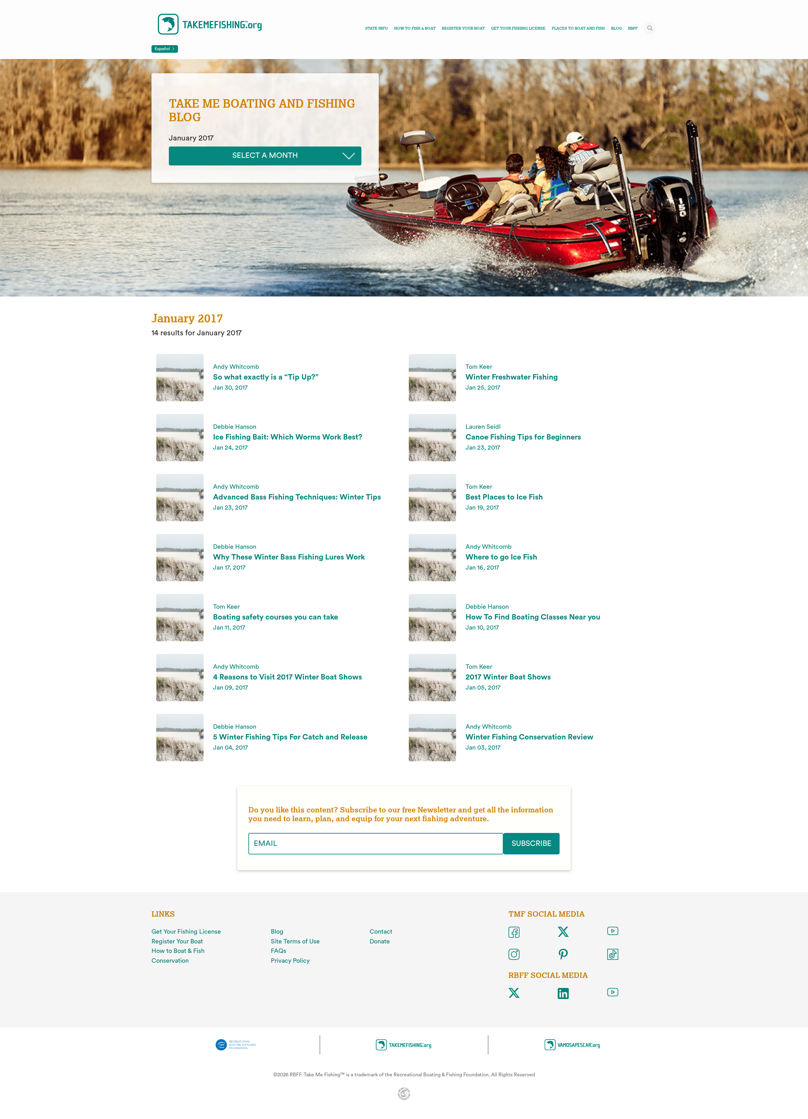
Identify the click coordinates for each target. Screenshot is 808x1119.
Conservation (170, 961)
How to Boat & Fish (178, 951)
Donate (380, 941)
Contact (381, 932)
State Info (376, 28)
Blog (616, 28)
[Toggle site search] (650, 28)
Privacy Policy (290, 961)
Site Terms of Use (295, 941)
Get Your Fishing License (518, 28)
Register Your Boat (463, 28)
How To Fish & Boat (415, 28)
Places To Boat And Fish (578, 28)
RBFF (633, 28)
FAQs (278, 951)
